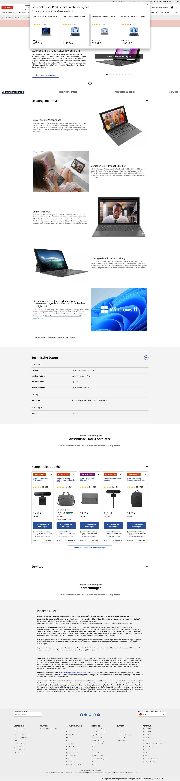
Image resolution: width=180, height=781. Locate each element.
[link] (178, 2)
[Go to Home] (7, 7)
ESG (16, 741)
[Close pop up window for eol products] (147, 4)
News (16, 732)
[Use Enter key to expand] (169, 8)
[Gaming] (171, 12)
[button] (170, 1)
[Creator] (179, 12)
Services (173, 91)
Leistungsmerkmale (13, 91)
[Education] (163, 12)
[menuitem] (13, 92)
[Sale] (4, 17)
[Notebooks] (13, 17)
